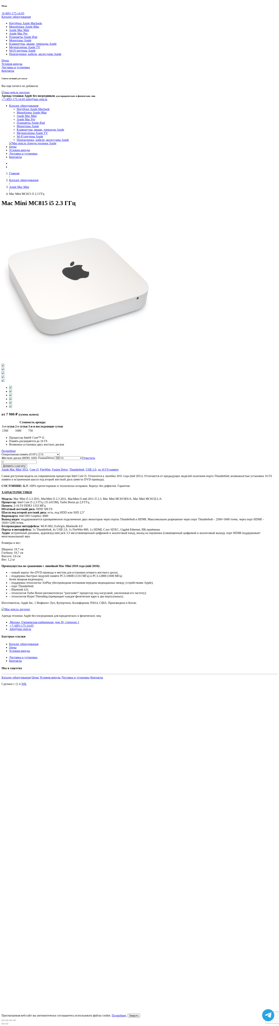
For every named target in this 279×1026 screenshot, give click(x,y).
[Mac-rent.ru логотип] (16, 92)
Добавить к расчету (14, 465)
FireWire (45, 469)
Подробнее (9, 451)
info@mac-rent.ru (36, 99)
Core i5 (34, 469)
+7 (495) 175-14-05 (14, 99)
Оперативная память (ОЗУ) (19, 454)
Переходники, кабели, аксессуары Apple (35, 54)
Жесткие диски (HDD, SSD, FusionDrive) (28, 458)
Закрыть (134, 1015)
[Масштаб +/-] (14, 1020)
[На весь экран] (10, 1020)
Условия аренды (12, 64)
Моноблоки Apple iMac (24, 26)
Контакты (8, 70)
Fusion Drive (60, 469)
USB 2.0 (91, 469)
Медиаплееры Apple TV (24, 47)
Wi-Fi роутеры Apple (22, 50)
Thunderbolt (76, 469)
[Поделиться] (6, 1020)
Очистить (89, 458)
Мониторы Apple (20, 40)
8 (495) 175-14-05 (13, 13)
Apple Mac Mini (19, 30)
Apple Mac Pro (18, 33)
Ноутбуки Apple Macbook (25, 23)
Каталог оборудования (16, 16)
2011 (25, 469)
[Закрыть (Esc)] (3, 1020)
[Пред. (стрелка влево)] (3, 1023)
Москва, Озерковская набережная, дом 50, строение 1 (44, 622)
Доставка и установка (16, 67)
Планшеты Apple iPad (23, 37)
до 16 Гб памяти (108, 469)
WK (24, 684)
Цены (5, 60)
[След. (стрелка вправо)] (6, 1023)
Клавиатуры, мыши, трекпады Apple (33, 43)
